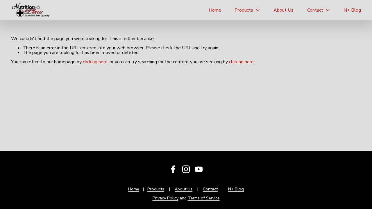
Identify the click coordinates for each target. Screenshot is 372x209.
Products (155, 189)
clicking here (95, 62)
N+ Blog (352, 10)
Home (215, 10)
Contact (210, 189)
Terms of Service (204, 198)
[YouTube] (199, 169)
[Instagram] (186, 169)
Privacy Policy (165, 198)
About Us (283, 10)
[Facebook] (173, 169)
